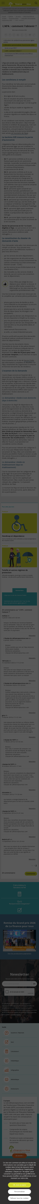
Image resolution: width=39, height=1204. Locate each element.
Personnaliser (19, 1191)
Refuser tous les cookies (19, 1198)
